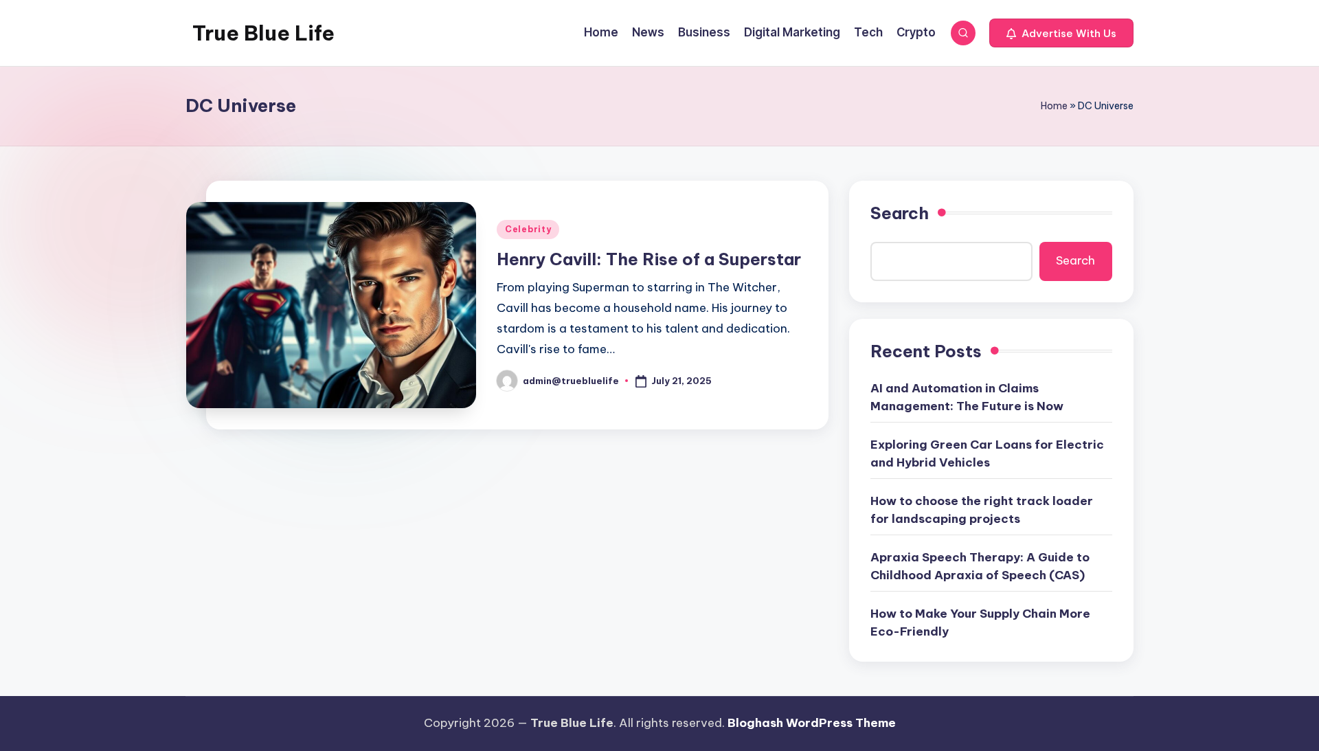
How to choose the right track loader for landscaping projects (981, 509)
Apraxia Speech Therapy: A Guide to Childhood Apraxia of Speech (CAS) (980, 566)
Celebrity (528, 229)
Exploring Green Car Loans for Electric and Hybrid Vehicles (987, 453)
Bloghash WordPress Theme (812, 722)
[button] (1061, 33)
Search (899, 213)
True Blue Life (263, 33)
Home (1054, 106)
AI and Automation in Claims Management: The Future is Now (966, 397)
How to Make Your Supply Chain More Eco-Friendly (980, 622)
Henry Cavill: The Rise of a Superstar (649, 259)
